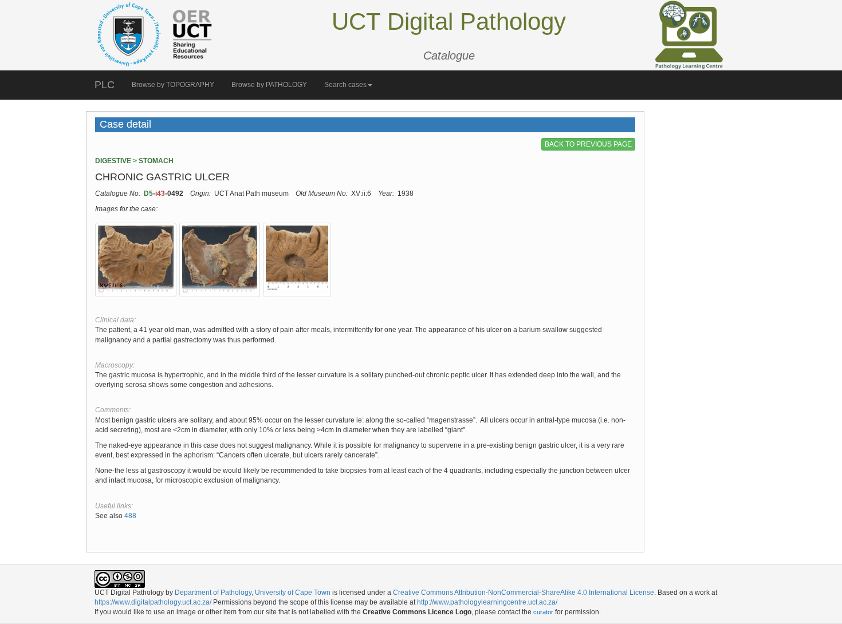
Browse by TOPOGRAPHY (173, 85)
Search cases (345, 85)
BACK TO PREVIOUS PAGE (588, 144)
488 (129, 516)
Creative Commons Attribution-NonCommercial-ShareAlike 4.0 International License (523, 593)
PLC (105, 84)
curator (543, 612)
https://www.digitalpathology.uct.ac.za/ (153, 602)
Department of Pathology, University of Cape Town (252, 593)
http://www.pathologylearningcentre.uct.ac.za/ (487, 602)
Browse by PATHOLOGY (269, 85)
